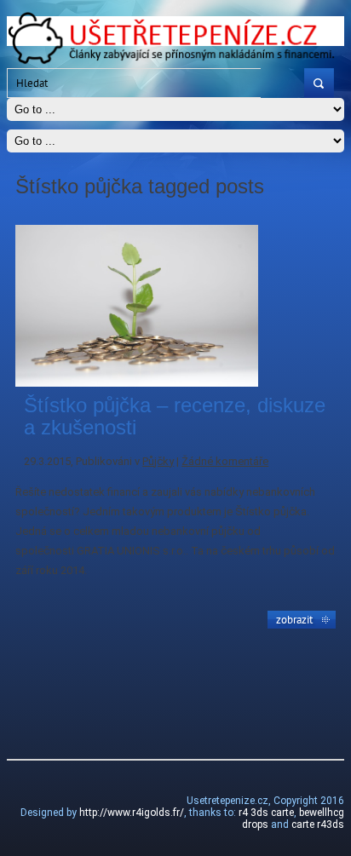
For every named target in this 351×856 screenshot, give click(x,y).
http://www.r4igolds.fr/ (131, 813)
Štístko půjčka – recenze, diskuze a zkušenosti (174, 416)
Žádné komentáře (224, 461)
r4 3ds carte (266, 813)
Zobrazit (294, 619)
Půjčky (158, 461)
